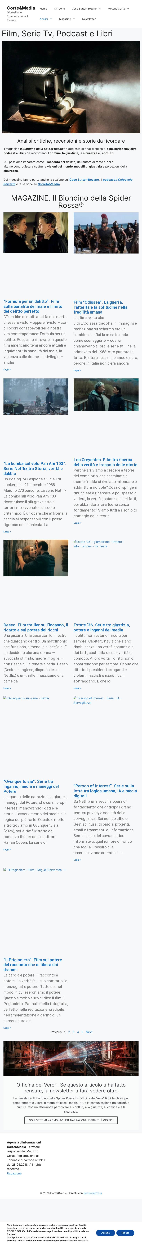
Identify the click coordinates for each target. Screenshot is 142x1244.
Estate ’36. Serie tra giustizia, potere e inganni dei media (102, 627)
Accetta (105, 1232)
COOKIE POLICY (16, 1231)
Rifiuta (125, 1232)
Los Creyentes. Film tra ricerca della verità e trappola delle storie (105, 462)
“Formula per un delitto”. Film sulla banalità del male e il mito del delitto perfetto (32, 306)
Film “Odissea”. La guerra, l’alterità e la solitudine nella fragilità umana (100, 307)
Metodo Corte (116, 8)
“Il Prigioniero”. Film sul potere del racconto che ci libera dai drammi (32, 964)
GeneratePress (92, 1193)
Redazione (14, 1173)
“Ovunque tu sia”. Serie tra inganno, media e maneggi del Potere (31, 786)
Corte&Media (21, 8)
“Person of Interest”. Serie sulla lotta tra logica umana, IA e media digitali (105, 791)
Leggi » (7, 369)
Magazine (65, 19)
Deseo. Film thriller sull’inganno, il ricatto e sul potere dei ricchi (35, 627)
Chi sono (59, 8)
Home (43, 8)
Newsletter (89, 19)
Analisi (44, 19)
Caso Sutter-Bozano (84, 8)
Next (89, 1032)
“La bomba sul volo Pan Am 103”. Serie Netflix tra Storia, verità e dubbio (34, 468)
